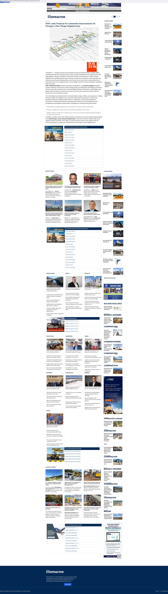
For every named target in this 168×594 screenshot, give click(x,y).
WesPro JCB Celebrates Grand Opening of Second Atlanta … (54, 401)
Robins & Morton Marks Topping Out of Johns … (92, 288)
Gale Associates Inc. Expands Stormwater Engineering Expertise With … (74, 308)
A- (112, 16)
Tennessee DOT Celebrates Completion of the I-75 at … (72, 356)
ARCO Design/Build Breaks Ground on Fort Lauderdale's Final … (55, 444)
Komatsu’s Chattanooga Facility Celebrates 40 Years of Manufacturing (54, 310)
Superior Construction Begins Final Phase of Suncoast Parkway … (93, 298)
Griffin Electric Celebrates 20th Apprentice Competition (54, 426)
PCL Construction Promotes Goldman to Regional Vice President (74, 303)
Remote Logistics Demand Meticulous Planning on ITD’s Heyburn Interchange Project (108, 476)
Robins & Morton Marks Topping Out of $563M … (55, 314)
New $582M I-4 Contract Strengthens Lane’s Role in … (72, 368)
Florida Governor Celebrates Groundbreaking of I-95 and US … (73, 364)
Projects (87, 273)
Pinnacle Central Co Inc (71, 321)
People (67, 273)
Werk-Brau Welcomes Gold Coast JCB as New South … (54, 397)
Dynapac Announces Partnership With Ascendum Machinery (92, 408)
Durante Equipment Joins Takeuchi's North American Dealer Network (93, 399)
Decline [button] (2, 2)
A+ (116, 16)
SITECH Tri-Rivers (69, 135)
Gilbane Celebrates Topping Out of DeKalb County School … (93, 294)
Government (68, 336)
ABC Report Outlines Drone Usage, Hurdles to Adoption (108, 261)
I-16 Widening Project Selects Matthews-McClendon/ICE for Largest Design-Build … (53, 289)
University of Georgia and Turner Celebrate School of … (54, 440)
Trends (87, 336)
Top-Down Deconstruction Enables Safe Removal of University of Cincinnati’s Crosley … (107, 334)
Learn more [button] (37, 0)
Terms (157, 591)
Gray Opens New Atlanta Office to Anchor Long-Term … (92, 404)
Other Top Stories (50, 467)
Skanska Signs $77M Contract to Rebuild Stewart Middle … (73, 402)
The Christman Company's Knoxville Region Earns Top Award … (93, 366)
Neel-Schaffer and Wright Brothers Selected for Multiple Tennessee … (74, 351)
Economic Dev (69, 372)
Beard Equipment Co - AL (72, 527)
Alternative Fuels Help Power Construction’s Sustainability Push (109, 93)
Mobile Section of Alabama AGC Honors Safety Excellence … (54, 351)
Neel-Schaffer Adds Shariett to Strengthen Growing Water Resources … (73, 299)
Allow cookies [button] (7, 2)
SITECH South (68, 132)
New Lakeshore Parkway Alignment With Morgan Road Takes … (74, 360)
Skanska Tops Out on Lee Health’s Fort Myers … (73, 393)
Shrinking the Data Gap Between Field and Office (107, 195)
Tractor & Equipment (71, 532)
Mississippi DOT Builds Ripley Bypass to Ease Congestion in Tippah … (107, 359)
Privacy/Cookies (164, 591)
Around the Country (110, 278)
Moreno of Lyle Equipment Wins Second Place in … (54, 405)
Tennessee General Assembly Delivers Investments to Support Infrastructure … (92, 303)
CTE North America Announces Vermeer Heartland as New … (54, 388)
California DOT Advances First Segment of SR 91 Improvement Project (108, 320)
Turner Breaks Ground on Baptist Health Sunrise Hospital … (73, 406)
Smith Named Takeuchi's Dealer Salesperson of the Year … (54, 393)
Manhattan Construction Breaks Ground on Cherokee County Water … (55, 436)
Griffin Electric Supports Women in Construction (93, 370)
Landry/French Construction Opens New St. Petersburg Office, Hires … (93, 388)
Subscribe (67, 584)
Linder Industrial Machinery (73, 451)
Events (48, 410)
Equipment (49, 372)
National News (109, 21)
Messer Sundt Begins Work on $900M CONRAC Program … (73, 388)
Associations (50, 336)
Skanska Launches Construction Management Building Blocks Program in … (92, 361)
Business (87, 372)
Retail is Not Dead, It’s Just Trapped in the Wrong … (108, 308)
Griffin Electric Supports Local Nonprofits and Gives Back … (92, 351)
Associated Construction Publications (12, 591)
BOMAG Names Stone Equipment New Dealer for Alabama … (54, 305)
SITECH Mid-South (70, 129)
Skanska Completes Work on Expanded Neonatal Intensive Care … (74, 398)
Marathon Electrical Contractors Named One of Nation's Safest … (54, 356)
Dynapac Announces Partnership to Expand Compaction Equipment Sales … (55, 296)
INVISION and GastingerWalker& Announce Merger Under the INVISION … (92, 394)
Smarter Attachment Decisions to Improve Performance (108, 51)
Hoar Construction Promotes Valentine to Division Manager (73, 294)
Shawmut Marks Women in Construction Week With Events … (54, 431)
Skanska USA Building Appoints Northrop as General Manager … (73, 288)
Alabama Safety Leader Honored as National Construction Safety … (55, 364)
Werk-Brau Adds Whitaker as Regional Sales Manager (53, 301)
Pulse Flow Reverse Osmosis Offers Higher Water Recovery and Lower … (108, 450)
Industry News (49, 171)
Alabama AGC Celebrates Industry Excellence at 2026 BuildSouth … (54, 360)
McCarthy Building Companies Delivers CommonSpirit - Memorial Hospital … (93, 308)
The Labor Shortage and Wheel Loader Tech (107, 251)
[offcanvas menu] (119, 16)
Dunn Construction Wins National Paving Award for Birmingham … (54, 368)
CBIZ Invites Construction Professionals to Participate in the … (93, 356)
